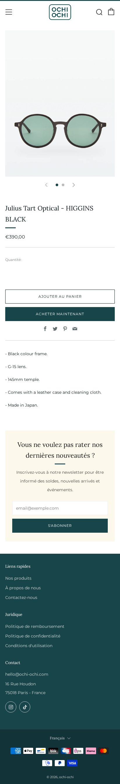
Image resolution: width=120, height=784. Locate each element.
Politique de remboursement (34, 626)
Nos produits (18, 578)
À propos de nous (23, 587)
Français (57, 738)
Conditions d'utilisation (28, 645)
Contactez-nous (21, 597)
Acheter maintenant (60, 314)
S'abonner (60, 525)
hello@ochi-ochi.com (26, 674)
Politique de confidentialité (32, 636)
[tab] (57, 185)
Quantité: (13, 260)
